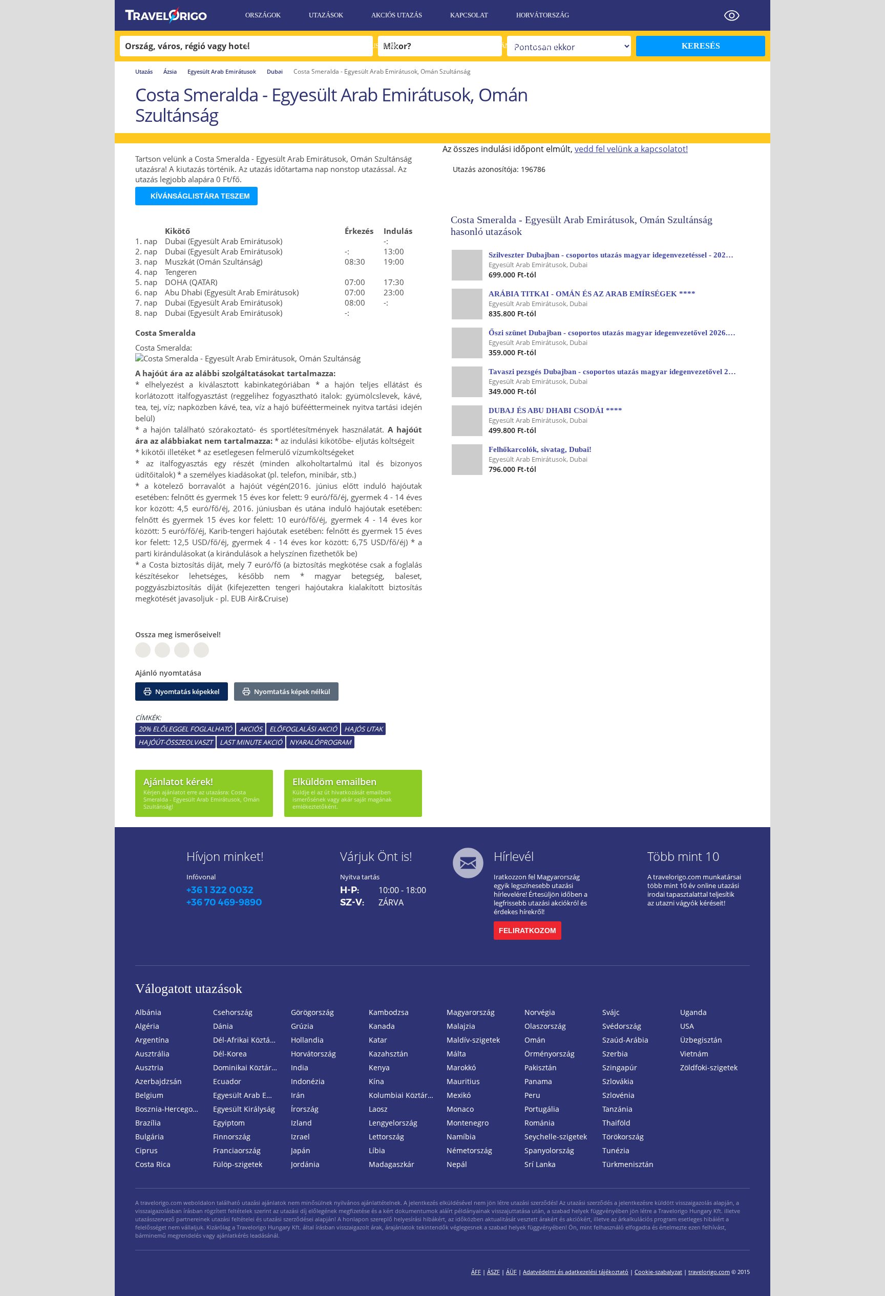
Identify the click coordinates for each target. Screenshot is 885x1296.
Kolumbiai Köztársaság (403, 1095)
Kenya (379, 1067)
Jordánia (305, 1164)
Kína (376, 1081)
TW (201, 650)
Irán (298, 1095)
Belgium (149, 1095)
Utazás (144, 71)
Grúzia (302, 1026)
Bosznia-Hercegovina (170, 1109)
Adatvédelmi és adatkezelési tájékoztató (575, 1272)
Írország (305, 1109)
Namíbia (461, 1136)
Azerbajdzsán (158, 1081)
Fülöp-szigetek (237, 1164)
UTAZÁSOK (326, 15)
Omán (534, 1040)
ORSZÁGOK (263, 15)
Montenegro (468, 1123)
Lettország (386, 1136)
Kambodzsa (389, 1012)
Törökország (623, 1136)
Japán (300, 1150)
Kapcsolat (469, 15)
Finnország (231, 1136)
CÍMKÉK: (148, 718)
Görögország (312, 1012)
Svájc (611, 1012)
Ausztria (149, 1067)
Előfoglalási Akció (303, 728)
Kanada (382, 1026)
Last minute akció (251, 742)
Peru (532, 1095)
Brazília (148, 1123)
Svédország (621, 1026)
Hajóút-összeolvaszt (175, 742)
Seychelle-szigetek (555, 1136)
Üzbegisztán (701, 1040)
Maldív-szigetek (473, 1040)
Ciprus (146, 1150)
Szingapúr (619, 1067)
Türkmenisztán (628, 1164)
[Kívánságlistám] (706, 15)
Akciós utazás (396, 15)
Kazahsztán (388, 1054)
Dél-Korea (230, 1054)
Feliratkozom (527, 930)
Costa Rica (153, 1164)
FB (143, 650)
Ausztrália (152, 1054)
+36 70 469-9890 (224, 902)
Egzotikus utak (370, 46)
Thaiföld (616, 1123)
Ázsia (170, 71)
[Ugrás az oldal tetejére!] (863, 1272)
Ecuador (227, 1081)
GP (162, 650)
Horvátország (542, 15)
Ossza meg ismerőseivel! (178, 634)
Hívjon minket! (225, 856)
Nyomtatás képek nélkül (291, 691)
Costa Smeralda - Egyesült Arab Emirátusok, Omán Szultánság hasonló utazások (581, 225)
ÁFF (476, 1272)
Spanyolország (549, 1150)
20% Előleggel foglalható (185, 728)
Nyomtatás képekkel (187, 691)
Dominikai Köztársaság (248, 1067)
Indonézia (308, 1081)
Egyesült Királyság (244, 1109)
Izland (301, 1123)
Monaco (460, 1109)
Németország (469, 1150)
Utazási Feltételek (279, 46)
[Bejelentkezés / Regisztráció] (757, 15)
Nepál (457, 1164)
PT (181, 650)
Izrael (300, 1136)
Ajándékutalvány (525, 46)
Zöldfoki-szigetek (709, 1067)
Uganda (693, 1012)
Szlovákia (618, 1081)
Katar (378, 1040)
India (299, 1067)
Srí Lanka (540, 1164)
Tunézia (615, 1150)
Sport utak (445, 46)
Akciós (250, 728)
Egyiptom (229, 1123)
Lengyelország (393, 1123)
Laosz (378, 1109)
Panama (538, 1081)
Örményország (549, 1054)
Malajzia (461, 1026)
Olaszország (545, 1026)
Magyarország (471, 1012)
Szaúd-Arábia (625, 1040)
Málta (456, 1054)
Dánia (223, 1026)
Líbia (377, 1150)
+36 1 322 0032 (220, 890)
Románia (539, 1123)
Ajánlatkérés (270, 76)
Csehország (232, 1012)
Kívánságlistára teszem (200, 196)
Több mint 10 (683, 856)
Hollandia (307, 1040)
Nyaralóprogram (320, 742)
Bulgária (149, 1136)
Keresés (701, 45)
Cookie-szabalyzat (658, 1272)
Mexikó (459, 1095)
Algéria (147, 1026)
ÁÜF (511, 1272)
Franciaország (237, 1150)
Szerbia (615, 1054)
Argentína (152, 1040)
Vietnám (694, 1054)
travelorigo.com (709, 1272)
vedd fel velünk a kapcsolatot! (631, 149)
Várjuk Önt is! (376, 856)
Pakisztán (540, 1067)
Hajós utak (363, 728)
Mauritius (463, 1081)
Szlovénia (618, 1095)
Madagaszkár (391, 1164)
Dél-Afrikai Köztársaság (248, 1040)
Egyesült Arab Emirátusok (221, 71)
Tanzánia (617, 1109)
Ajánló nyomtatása (168, 673)
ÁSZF (493, 1272)
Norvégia (539, 1012)
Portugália (541, 1109)
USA (687, 1026)
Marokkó (461, 1067)
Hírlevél (514, 856)
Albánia (148, 1012)
